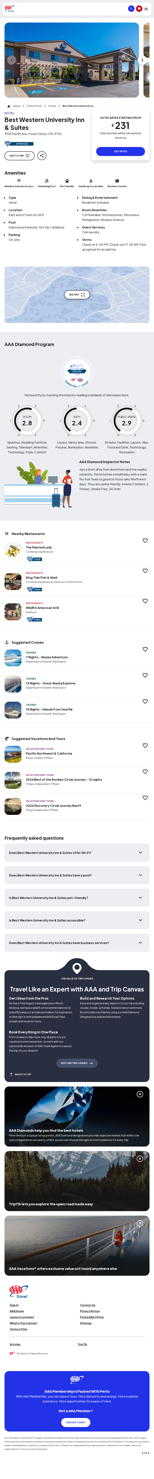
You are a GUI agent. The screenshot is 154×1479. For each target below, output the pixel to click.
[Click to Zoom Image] (72, 60)
